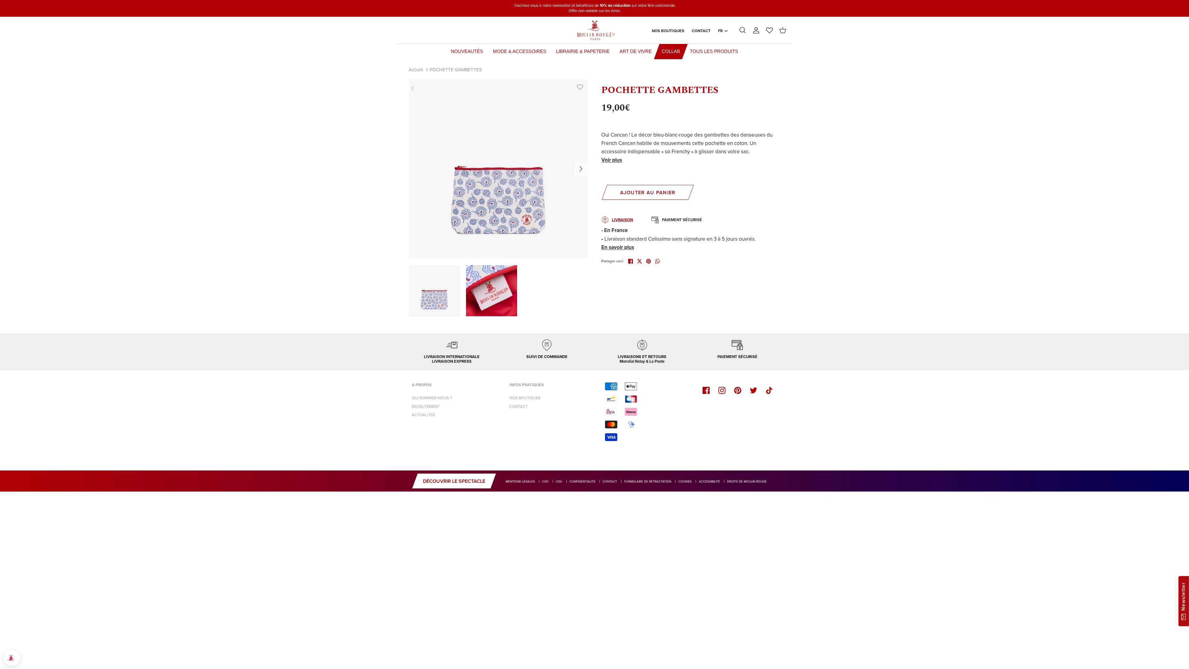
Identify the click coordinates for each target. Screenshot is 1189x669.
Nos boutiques (668, 31)
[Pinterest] (738, 390)
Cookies (685, 481)
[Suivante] (581, 169)
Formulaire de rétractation (647, 481)
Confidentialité (582, 481)
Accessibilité (709, 481)
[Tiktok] (769, 390)
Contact (701, 31)
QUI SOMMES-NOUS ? (432, 398)
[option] (498, 168)
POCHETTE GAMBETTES (456, 69)
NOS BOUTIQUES (525, 398)
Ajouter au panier (648, 192)
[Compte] (756, 30)
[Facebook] (706, 390)
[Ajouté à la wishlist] (580, 87)
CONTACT (518, 406)
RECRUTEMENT (425, 406)
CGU (559, 481)
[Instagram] (722, 390)
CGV (545, 481)
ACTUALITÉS (423, 415)
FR (720, 31)
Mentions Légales (520, 481)
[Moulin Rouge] (594, 30)
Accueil (416, 69)
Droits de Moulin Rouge (747, 481)
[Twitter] (753, 390)
